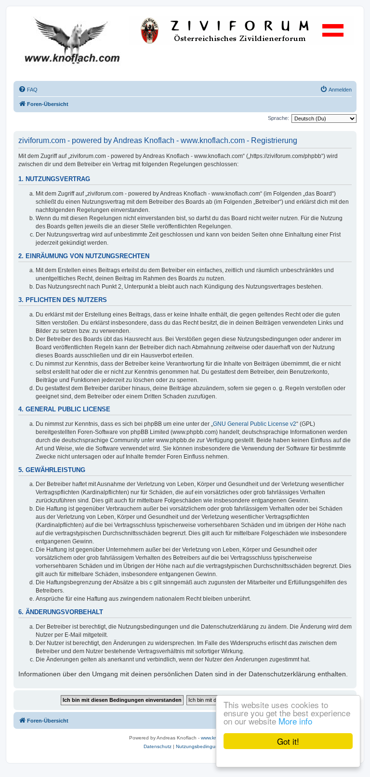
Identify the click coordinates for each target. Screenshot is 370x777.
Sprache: (278, 118)
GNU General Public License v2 (254, 424)
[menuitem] (28, 89)
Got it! (288, 741)
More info (295, 721)
